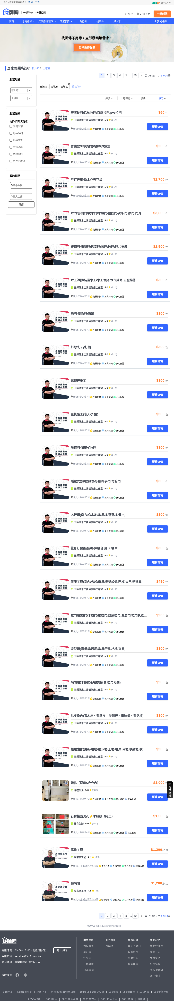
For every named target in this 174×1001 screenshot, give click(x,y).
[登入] (30, 2)
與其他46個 (92, 866)
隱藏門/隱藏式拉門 (83, 447)
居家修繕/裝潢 (45, 21)
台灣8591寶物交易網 (63, 991)
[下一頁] (141, 75)
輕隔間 (75, 883)
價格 (143, 98)
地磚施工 (18, 140)
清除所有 (77, 86)
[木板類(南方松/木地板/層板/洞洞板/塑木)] (55, 522)
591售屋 (144, 991)
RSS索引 (88, 969)
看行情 (83, 21)
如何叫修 (88, 946)
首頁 (11, 21)
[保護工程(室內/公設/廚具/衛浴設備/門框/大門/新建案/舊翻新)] (55, 589)
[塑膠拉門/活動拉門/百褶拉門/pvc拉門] (55, 120)
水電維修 (27, 21)
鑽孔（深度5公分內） (85, 783)
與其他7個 (85, 128)
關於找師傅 (156, 946)
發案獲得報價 (87, 47)
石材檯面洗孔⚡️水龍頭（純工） (93, 816)
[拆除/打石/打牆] (55, 355)
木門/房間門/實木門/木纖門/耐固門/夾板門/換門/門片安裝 (109, 213)
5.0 (106, 120)
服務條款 (155, 964)
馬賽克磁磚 (19, 161)
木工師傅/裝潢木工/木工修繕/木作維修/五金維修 (103, 280)
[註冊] (37, 2)
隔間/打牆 (18, 126)
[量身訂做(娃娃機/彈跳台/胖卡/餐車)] (55, 556)
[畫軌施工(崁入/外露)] (55, 422)
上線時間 (125, 98)
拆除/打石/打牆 (81, 347)
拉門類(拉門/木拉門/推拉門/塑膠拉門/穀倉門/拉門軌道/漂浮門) (113, 615)
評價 (107, 98)
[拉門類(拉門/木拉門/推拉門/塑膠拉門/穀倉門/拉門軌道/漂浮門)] (55, 623)
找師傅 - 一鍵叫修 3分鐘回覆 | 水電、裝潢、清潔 (11, 11)
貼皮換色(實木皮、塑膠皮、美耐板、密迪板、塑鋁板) (107, 716)
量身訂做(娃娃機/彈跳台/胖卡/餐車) (94, 548)
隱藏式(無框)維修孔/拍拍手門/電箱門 (96, 481)
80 (135, 75)
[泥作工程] (55, 857)
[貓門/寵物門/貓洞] (55, 321)
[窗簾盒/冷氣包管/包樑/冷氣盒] (55, 154)
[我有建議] (170, 789)
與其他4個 (85, 799)
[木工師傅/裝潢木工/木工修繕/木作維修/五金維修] (55, 288)
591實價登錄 (161, 991)
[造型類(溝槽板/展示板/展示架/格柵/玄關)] (55, 656)
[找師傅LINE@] (25, 975)
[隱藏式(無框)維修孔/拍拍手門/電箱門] (55, 489)
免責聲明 (155, 958)
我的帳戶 (162, 21)
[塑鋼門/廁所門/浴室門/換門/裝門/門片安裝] (55, 254)
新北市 (36, 68)
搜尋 (130, 14)
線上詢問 (62, 950)
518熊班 (8, 991)
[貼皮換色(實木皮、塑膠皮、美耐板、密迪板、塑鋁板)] (55, 723)
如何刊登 (145, 14)
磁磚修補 (18, 154)
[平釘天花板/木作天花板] (55, 187)
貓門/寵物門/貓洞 (82, 314)
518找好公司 (24, 991)
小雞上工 (42, 991)
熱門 (161, 98)
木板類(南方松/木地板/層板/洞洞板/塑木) (98, 515)
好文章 (117, 21)
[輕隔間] (55, 891)
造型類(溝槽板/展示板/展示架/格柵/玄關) (98, 649)
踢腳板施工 (78, 380)
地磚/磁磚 (18, 133)
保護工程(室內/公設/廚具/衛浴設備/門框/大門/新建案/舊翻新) (112, 582)
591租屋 (113, 991)
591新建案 (129, 991)
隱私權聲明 (156, 969)
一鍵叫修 (162, 13)
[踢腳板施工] (55, 388)
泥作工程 (77, 850)
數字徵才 (155, 975)
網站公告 (155, 952)
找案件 (100, 21)
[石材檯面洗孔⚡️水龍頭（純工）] (55, 824)
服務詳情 (157, 126)
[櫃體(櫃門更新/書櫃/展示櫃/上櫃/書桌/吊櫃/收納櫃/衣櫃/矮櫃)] (55, 757)
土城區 (46, 68)
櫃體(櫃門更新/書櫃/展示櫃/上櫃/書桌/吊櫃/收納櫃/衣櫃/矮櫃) (112, 749)
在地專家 (88, 964)
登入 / (132, 946)
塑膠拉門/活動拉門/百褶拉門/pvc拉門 (96, 112)
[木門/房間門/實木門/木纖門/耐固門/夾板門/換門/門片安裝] (55, 221)
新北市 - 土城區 (59, 86)
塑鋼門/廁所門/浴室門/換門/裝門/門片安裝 (99, 247)
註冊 (138, 946)
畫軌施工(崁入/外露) (84, 414)
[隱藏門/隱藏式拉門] (55, 455)
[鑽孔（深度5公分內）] (55, 790)
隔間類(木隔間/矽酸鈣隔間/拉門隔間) (96, 682)
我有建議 (133, 964)
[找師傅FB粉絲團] (17, 975)
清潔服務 (64, 21)
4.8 (89, 857)
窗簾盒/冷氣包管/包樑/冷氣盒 (90, 146)
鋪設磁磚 (18, 147)
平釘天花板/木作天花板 (86, 179)
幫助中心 (133, 958)
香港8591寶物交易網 (92, 991)
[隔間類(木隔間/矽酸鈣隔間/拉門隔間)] (55, 690)
